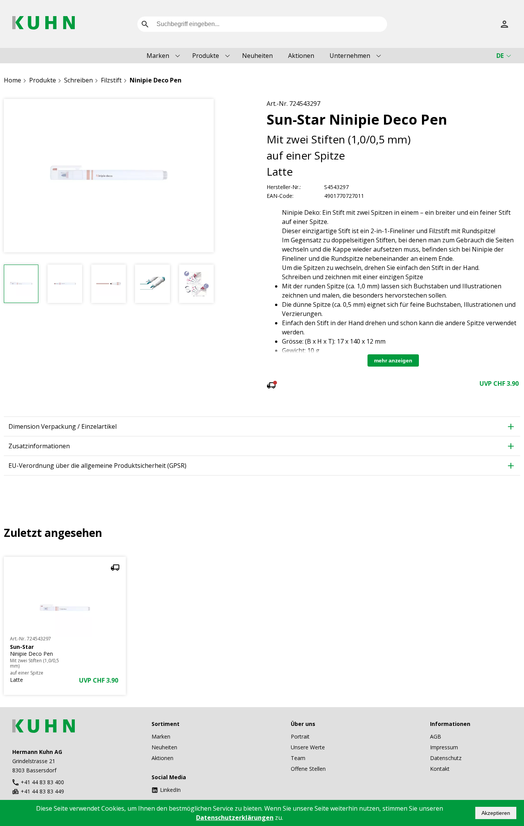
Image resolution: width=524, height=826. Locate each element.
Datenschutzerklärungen (235, 817)
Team (298, 758)
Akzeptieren (495, 813)
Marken (158, 55)
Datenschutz (445, 758)
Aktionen (301, 55)
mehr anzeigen (393, 360)
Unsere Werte (308, 747)
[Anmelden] (504, 24)
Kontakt (440, 768)
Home (12, 80)
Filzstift (111, 80)
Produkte (205, 55)
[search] (145, 24)
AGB (435, 736)
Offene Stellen (308, 768)
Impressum (444, 747)
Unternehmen (350, 55)
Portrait (300, 736)
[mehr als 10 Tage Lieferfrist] (271, 386)
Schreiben (78, 80)
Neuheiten (257, 55)
